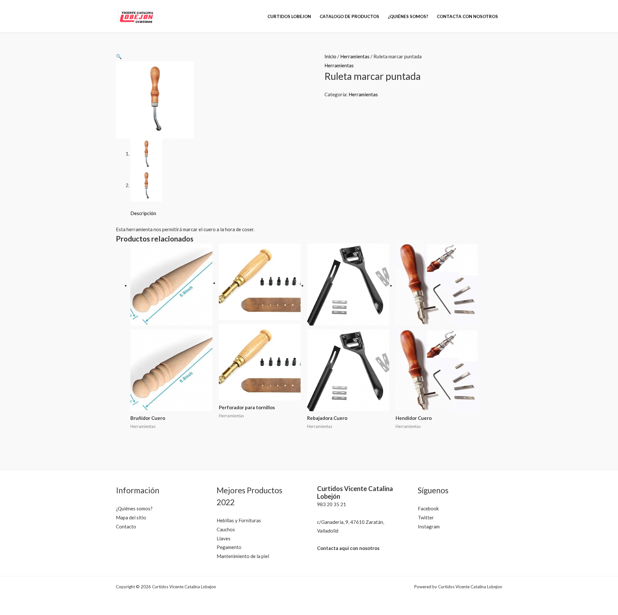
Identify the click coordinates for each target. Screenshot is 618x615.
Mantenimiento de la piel (243, 556)
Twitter (426, 517)
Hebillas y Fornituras (239, 520)
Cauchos (226, 529)
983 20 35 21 (331, 504)
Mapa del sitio (131, 517)
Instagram (429, 526)
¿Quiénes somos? (408, 16)
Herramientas (355, 56)
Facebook (428, 508)
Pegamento (229, 547)
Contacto (126, 526)
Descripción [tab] (143, 213)
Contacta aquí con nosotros (348, 548)
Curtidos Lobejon (289, 16)
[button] (119, 56)
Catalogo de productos (349, 16)
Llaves (223, 538)
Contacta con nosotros (467, 16)
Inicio (330, 56)
